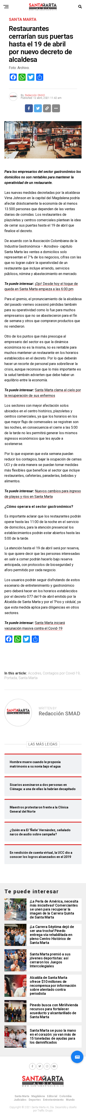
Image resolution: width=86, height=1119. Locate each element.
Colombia (65, 1096)
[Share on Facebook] (29, 108)
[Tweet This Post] (38, 108)
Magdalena (38, 1096)
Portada (10, 678)
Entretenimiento (53, 1099)
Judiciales (20, 1099)
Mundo (70, 1099)
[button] (77, 1057)
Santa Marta (28, 678)
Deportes (35, 1099)
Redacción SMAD (35, 95)
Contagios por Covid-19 (61, 673)
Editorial (52, 1096)
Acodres (34, 673)
